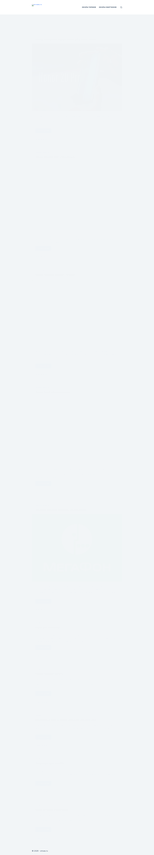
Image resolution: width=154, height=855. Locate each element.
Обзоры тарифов (89, 7)
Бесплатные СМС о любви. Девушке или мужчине (65, 720)
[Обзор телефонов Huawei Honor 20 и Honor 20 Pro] (77, 77)
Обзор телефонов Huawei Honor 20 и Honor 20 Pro (65, 39)
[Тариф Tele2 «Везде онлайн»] (77, 430)
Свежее (38, 623)
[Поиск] (121, 7)
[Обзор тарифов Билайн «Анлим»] (77, 313)
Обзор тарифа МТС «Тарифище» (55, 157)
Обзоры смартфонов (107, 7)
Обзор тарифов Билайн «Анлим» (55, 274)
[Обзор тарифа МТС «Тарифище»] (77, 195)
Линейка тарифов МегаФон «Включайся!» (61, 509)
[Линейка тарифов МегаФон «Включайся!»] (77, 548)
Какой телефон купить (49, 673)
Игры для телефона (47, 627)
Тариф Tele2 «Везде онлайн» (53, 392)
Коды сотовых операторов (51, 809)
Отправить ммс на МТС (49, 763)
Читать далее (44, 131)
